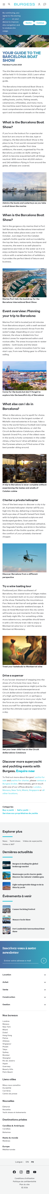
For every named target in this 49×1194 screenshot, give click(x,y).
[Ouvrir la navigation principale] (4, 4)
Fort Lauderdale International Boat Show (28, 930)
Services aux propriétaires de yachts (20, 813)
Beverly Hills (8, 1069)
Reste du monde (10, 1137)
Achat (5, 982)
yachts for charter (20, 780)
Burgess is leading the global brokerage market (25, 865)
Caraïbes (6, 1129)
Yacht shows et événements (14, 1112)
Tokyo (5, 1049)
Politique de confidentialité (24, 1181)
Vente (5, 989)
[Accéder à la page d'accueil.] (24, 4)
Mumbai (6, 1055)
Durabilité (7, 1088)
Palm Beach (8, 1072)
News (5, 841)
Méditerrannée (9, 1149)
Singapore (34, 790)
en (27, 1162)
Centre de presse (10, 1094)
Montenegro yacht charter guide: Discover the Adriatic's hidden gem (28, 875)
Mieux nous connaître (11, 1085)
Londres (6, 1021)
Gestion (6, 1004)
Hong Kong (7, 1035)
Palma (5, 1038)
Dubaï (5, 1032)
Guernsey (6, 1066)
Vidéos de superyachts (32, 841)
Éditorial (6, 1107)
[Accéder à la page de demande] (44, 4)
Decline (29, 23)
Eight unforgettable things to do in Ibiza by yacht (28, 886)
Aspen (5, 1063)
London (37, 787)
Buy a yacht (8, 810)
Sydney (6, 1052)
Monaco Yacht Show (21, 919)
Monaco (6, 790)
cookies (8, 19)
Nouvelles (7, 1109)
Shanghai (7, 1058)
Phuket (5, 1047)
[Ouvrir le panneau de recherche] (9, 4)
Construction (9, 997)
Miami (25, 790)
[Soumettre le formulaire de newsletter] (43, 960)
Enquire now (25, 771)
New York (16, 790)
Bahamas (7, 1132)
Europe (6, 1146)
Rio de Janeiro (9, 1061)
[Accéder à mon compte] (39, 4)
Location (7, 974)
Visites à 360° (8, 844)
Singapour (7, 1044)
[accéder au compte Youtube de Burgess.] (34, 1172)
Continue (40, 23)
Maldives (6, 1141)
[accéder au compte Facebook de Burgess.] (14, 1172)
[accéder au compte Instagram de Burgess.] (21, 1172)
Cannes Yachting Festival (23, 909)
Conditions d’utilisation (24, 1178)
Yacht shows (15, 841)
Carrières (7, 1091)
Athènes (6, 1041)
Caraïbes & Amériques (13, 1125)
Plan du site (24, 1184)
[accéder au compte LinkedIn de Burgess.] (28, 1172)
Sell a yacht (22, 810)
